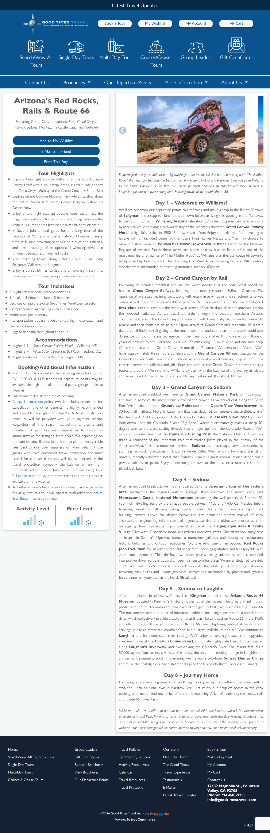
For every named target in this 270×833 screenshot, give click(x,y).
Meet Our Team (175, 756)
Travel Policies (129, 749)
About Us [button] (232, 82)
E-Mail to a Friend (56, 151)
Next (260, 131)
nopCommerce (143, 819)
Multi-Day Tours (116, 57)
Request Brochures (89, 764)
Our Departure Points (127, 82)
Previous (122, 131)
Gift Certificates (236, 57)
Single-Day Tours (76, 57)
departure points (89, 372)
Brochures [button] (74, 82)
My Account (195, 24)
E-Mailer (169, 787)
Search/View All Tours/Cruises (31, 756)
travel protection (29, 401)
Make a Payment (219, 756)
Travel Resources (132, 779)
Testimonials (172, 779)
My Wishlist (155, 24)
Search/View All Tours (36, 60)
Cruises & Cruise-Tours (25, 779)
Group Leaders (196, 57)
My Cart (236, 24)
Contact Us (37, 82)
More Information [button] (184, 82)
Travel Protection (132, 787)
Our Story (171, 749)
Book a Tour (114, 24)
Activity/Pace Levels (134, 764)
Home (13, 749)
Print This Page (56, 161)
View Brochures (86, 772)
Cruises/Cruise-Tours (156, 60)
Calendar (125, 772)
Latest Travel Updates (179, 794)
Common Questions (134, 756)
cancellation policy (32, 475)
